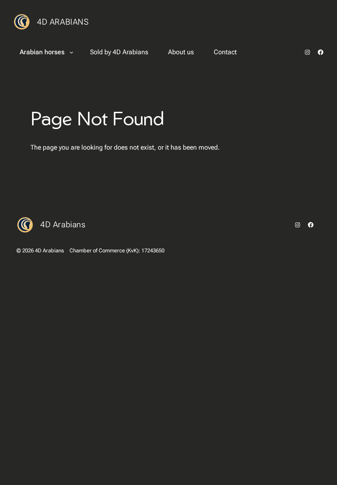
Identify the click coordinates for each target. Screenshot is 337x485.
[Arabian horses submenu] (71, 52)
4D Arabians (63, 22)
